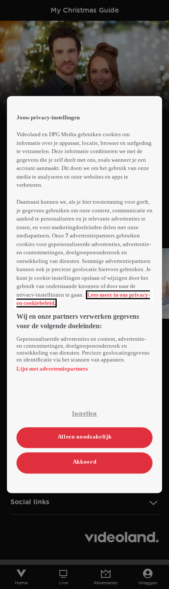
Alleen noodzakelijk (84, 436)
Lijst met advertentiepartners (52, 368)
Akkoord (85, 462)
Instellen (84, 413)
